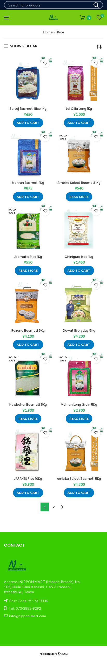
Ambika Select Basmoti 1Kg (79, 183)
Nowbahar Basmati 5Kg (28, 405)
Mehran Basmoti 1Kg (28, 183)
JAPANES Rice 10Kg (28, 479)
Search (96, 5)
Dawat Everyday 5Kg (79, 331)
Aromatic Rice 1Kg (28, 257)
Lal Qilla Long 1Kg (79, 109)
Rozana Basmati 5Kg (28, 331)
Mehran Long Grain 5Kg (79, 405)
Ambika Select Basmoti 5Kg (79, 479)
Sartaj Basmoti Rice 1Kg (28, 109)
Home (48, 32)
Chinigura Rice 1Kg (79, 257)
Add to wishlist (45, 63)
